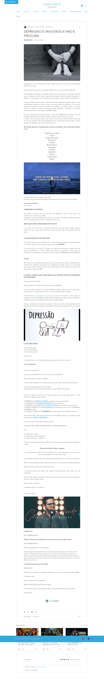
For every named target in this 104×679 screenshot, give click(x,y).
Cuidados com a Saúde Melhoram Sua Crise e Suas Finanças (51, 643)
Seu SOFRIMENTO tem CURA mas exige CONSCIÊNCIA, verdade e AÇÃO (76, 643)
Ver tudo (86, 625)
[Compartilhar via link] (35, 612)
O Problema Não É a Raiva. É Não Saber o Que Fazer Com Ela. (27, 643)
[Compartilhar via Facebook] (24, 612)
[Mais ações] (79, 27)
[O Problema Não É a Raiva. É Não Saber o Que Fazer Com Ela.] (27, 634)
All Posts (18, 16)
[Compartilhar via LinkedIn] (32, 612)
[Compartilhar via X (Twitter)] (28, 612)
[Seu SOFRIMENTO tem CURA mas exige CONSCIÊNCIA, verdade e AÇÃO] (77, 634)
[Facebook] (85, 638)
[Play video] (52, 178)
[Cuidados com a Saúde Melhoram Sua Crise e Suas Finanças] (52, 634)
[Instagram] (91, 638)
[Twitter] (88, 638)
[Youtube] (83, 638)
